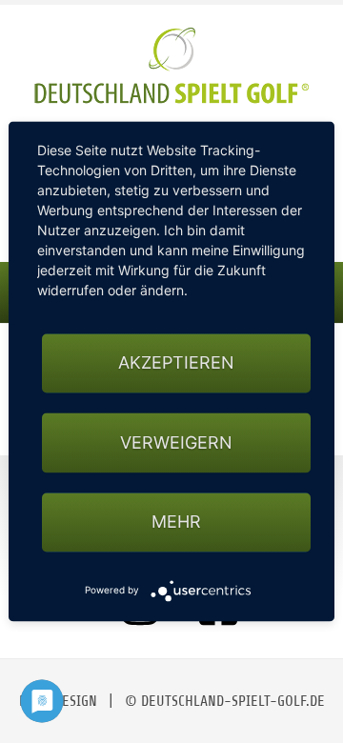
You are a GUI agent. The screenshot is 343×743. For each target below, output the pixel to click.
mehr (176, 522)
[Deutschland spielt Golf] (171, 66)
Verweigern (176, 442)
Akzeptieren (176, 363)
